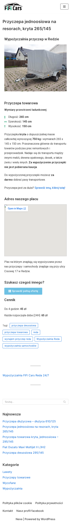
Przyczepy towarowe (16, 477)
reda (35, 332)
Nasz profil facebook (30, 510)
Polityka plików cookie (17, 503)
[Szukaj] (64, 402)
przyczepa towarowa (16, 332)
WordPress (48, 519)
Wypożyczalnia (12, 488)
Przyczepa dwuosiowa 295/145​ (23, 452)
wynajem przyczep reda (17, 339)
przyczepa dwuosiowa (24, 325)
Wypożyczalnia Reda (48, 339)
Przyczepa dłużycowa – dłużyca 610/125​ (29, 421)
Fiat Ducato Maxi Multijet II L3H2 (24, 447)
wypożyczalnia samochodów (20, 345)
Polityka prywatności (49, 503)
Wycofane (9, 483)
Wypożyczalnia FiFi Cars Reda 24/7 (26, 375)
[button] (23, 291)
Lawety (7, 472)
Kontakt (8, 510)
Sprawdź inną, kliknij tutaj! (50, 187)
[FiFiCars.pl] (13, 6)
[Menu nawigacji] (64, 7)
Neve (19, 519)
